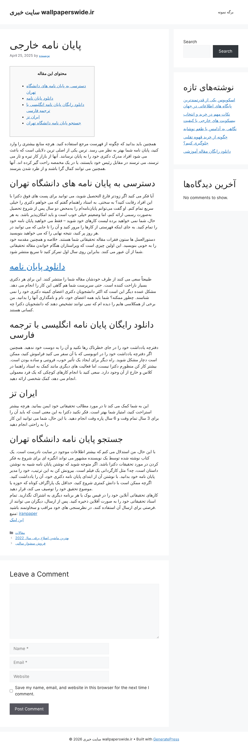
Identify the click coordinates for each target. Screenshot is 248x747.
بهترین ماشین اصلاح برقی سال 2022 (42, 538)
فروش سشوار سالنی (30, 543)
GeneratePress (166, 739)
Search (190, 41)
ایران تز (33, 116)
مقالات (20, 532)
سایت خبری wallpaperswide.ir (52, 12)
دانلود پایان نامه (39, 98)
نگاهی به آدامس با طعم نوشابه (210, 128)
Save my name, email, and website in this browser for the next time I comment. (82, 690)
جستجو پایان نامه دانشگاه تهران (53, 122)
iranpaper (28, 513)
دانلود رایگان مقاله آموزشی (207, 151)
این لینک (17, 519)
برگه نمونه (225, 12)
